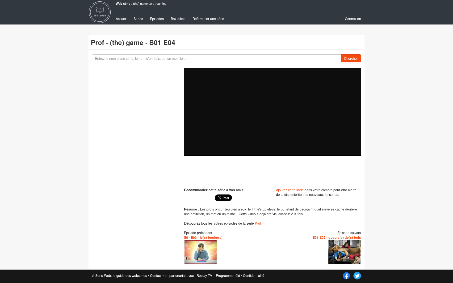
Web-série (123, 3)
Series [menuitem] (138, 18)
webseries (139, 275)
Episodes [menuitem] (157, 18)
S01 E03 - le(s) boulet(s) (203, 237)
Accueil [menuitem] (121, 18)
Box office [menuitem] (178, 18)
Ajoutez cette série (290, 189)
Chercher (351, 58)
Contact (156, 275)
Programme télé (228, 275)
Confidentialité (253, 275)
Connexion (353, 18)
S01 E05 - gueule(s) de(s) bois (337, 237)
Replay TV (204, 275)
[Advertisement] (272, 171)
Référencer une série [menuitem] (208, 18)
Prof (258, 223)
